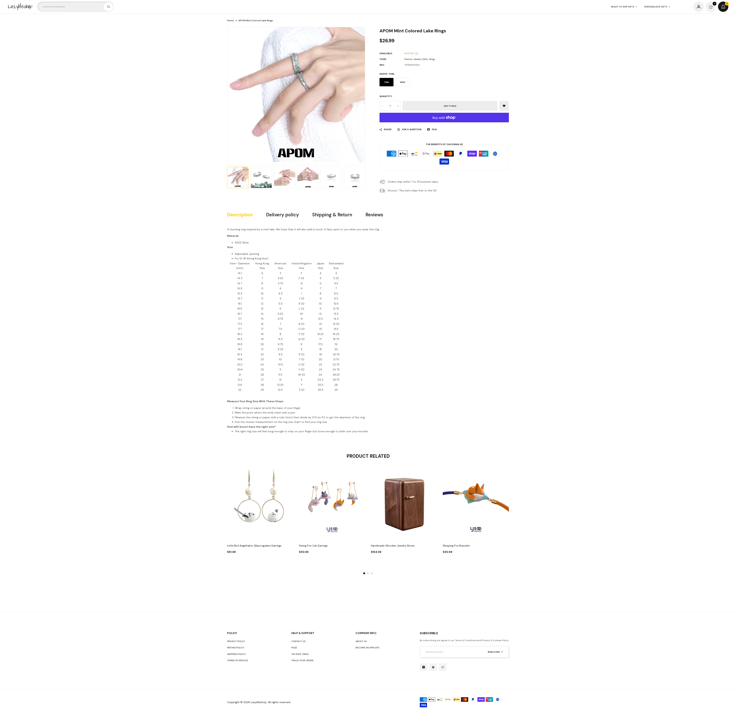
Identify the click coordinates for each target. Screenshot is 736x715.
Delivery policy (282, 214)
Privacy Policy (236, 641)
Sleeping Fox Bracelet (456, 545)
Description (240, 214)
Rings (432, 59)
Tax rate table (300, 654)
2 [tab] (368, 573)
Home (230, 20)
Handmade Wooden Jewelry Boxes (393, 545)
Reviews (374, 214)
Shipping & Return (332, 214)
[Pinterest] (433, 667)
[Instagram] (423, 667)
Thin (386, 82)
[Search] (108, 6)
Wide (402, 82)
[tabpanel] (260, 514)
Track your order (302, 660)
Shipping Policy (236, 654)
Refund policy (235, 647)
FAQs (294, 647)
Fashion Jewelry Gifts (416, 59)
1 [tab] (364, 573)
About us (361, 641)
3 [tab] (372, 573)
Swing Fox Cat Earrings (313, 545)
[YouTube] (443, 667)
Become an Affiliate (368, 647)
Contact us (298, 641)
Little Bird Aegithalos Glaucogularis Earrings (254, 545)
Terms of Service (237, 660)
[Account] (698, 7)
